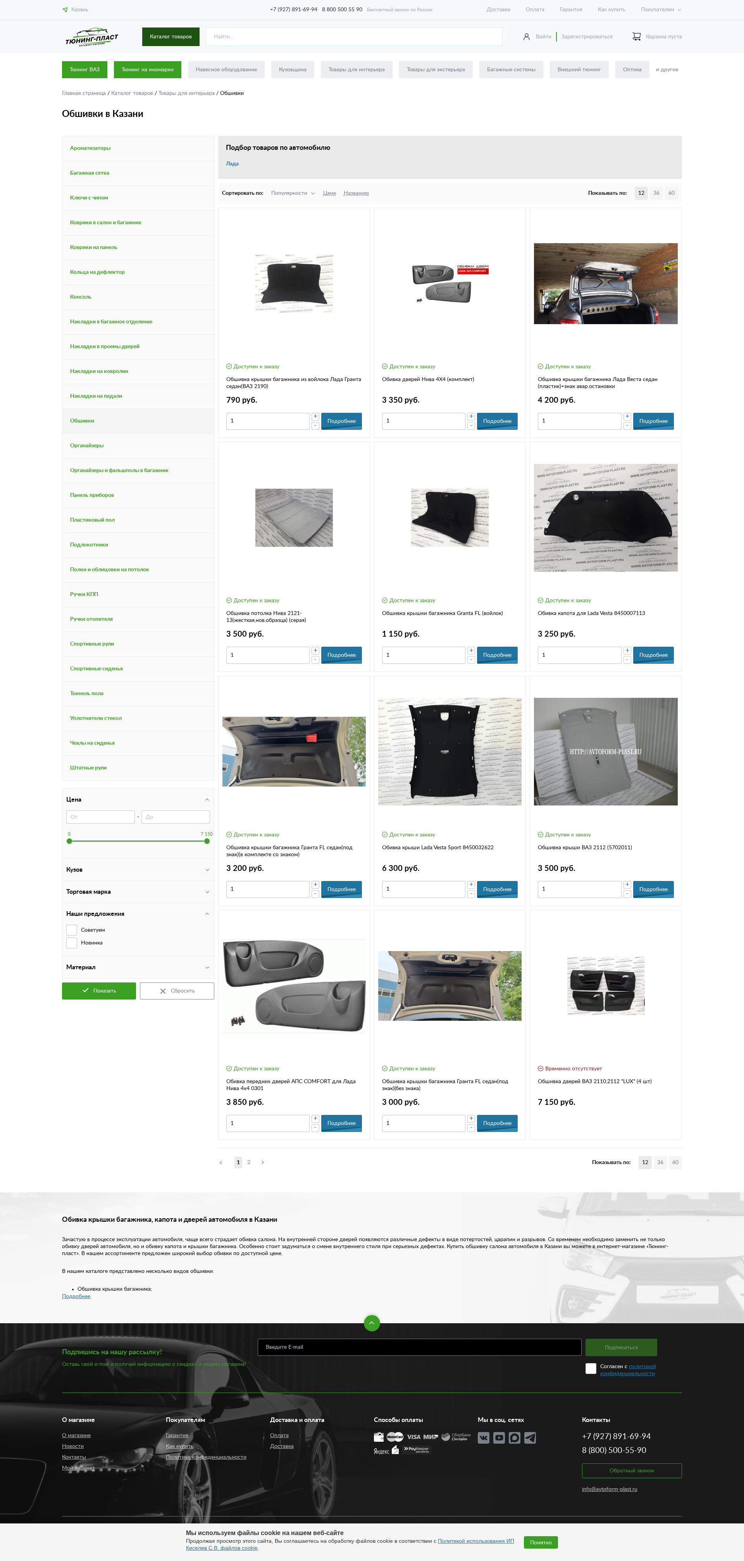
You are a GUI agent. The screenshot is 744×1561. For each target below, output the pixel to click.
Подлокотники (89, 545)
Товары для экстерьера (436, 69)
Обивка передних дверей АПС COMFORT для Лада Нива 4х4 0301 (291, 1085)
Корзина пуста (664, 36)
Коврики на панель (93, 247)
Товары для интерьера (357, 69)
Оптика (632, 69)
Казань (79, 9)
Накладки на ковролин (99, 371)
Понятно (541, 1542)
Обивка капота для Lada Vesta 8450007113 (591, 613)
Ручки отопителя (91, 619)
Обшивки (82, 421)
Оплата (535, 9)
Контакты (74, 1457)
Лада (232, 164)
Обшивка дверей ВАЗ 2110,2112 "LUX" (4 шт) (595, 1081)
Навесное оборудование (226, 69)
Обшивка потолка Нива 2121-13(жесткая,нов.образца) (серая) (266, 617)
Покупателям (657, 9)
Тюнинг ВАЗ (85, 69)
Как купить (611, 9)
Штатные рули (88, 768)
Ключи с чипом (89, 198)
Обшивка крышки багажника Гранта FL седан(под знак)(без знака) (445, 1085)
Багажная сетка (89, 173)
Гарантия (571, 9)
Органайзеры (86, 445)
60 (671, 193)
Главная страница (84, 93)
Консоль (80, 297)
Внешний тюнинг (579, 69)
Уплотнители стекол (96, 718)
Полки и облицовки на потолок (109, 569)
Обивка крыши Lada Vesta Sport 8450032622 (438, 847)
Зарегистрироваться (587, 36)
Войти (543, 36)
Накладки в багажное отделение (111, 322)
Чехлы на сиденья (92, 743)
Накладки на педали (96, 396)
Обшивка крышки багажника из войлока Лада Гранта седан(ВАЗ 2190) (293, 383)
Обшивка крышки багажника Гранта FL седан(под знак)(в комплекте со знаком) (289, 851)
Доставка (498, 9)
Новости (73, 1446)
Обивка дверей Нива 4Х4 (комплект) (428, 379)
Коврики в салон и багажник (105, 222)
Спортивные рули (92, 644)
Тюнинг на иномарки (148, 69)
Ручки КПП (84, 594)
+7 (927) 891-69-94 (293, 9)
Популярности (289, 193)
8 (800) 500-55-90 (614, 1451)
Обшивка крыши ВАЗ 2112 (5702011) (585, 847)
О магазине (76, 1435)
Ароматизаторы (90, 148)
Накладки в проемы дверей (105, 346)
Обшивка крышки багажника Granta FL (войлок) (442, 613)
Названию (356, 193)
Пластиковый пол (92, 520)
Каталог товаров (171, 36)
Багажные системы (511, 69)
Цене (329, 193)
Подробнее (76, 1296)
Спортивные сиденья (96, 668)
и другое (667, 69)
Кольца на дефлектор (97, 272)
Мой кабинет (78, 1468)
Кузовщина (293, 69)
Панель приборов (92, 495)
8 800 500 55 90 (342, 9)
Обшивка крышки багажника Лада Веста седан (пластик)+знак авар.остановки (598, 383)
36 (656, 193)
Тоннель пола (86, 693)
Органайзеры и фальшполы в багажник (119, 470)
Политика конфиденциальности (206, 1457)
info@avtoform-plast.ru (609, 1489)
